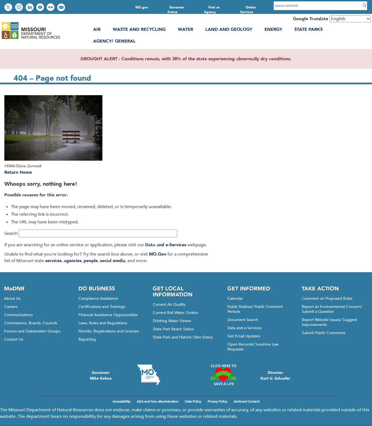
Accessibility (121, 401)
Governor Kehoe (175, 9)
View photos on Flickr (51, 7)
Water (185, 29)
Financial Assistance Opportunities (108, 314)
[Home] (30, 39)
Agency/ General (114, 41)
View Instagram (19, 7)
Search (11, 233)
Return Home (18, 172)
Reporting (87, 339)
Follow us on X (9, 7)
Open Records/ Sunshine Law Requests (253, 347)
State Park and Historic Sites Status (183, 337)
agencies (72, 261)
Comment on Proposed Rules (327, 298)
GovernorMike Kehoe (101, 375)
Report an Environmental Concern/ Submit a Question (332, 309)
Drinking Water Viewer (172, 320)
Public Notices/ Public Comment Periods (255, 309)
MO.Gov (157, 254)
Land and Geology (228, 29)
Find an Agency (212, 9)
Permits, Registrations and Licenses (108, 331)
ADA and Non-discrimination (158, 401)
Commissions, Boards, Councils (30, 323)
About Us (12, 298)
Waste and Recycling (139, 29)
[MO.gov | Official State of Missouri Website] (149, 375)
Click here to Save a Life (223, 375)
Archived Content (247, 401)
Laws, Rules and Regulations (102, 323)
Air (96, 29)
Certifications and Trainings (101, 306)
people (91, 261)
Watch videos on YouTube (40, 7)
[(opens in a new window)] (78, 129)
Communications (18, 314)
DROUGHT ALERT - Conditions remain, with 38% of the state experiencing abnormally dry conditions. (186, 59)
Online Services (248, 9)
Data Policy (193, 401)
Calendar (235, 298)
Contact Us (13, 339)
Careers (10, 306)
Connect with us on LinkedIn (30, 7)
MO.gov (141, 7)
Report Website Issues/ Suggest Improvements (329, 322)
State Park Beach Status (173, 329)
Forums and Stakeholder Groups (32, 331)
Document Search (242, 319)
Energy (273, 29)
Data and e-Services (165, 245)
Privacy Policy (217, 401)
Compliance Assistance (98, 298)
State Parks (308, 29)
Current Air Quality (169, 304)
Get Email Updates (243, 336)
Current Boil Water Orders (175, 312)
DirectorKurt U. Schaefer (275, 375)
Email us (61, 7)
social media (112, 261)
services (53, 261)
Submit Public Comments (323, 332)
